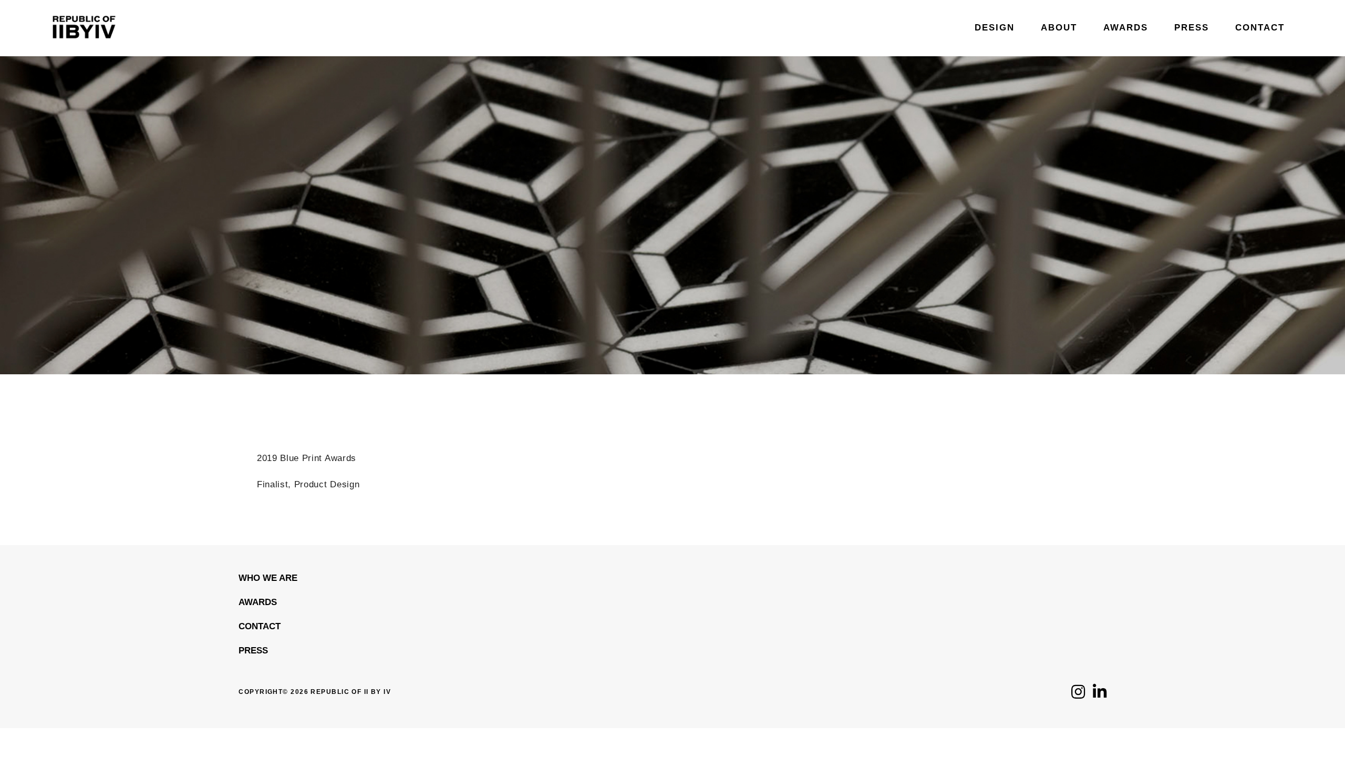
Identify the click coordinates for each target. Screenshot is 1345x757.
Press (253, 651)
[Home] (84, 51)
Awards (258, 602)
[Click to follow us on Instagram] (1078, 694)
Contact (260, 626)
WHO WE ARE (268, 578)
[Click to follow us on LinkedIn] (1099, 694)
